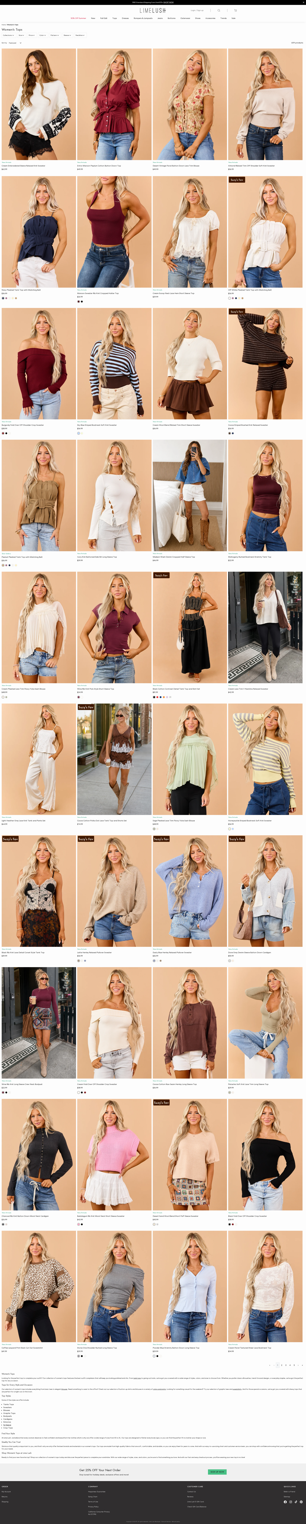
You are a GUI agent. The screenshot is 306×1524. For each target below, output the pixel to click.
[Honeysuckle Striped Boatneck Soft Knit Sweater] (265, 759)
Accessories (210, 18)
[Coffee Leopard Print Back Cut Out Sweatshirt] (39, 1286)
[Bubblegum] (78, 1224)
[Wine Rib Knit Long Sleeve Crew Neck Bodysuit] (39, 1023)
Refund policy (176, 1521)
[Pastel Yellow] (12, 298)
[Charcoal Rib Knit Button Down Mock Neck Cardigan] (39, 1154)
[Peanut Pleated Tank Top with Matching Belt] (39, 495)
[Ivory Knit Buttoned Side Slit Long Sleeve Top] (114, 495)
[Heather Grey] (157, 1224)
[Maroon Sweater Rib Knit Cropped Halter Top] (114, 232)
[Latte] (78, 960)
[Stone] (78, 1356)
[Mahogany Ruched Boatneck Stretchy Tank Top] (265, 495)
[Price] (34, 35)
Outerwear (185, 18)
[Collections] (13, 35)
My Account (6, 1492)
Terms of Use (93, 1502)
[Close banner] (303, 2)
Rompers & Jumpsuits (143, 18)
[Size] (23, 35)
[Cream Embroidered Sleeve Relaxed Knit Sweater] (39, 104)
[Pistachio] (229, 1092)
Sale (233, 18)
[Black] (81, 301)
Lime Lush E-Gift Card (195, 1502)
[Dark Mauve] (6, 298)
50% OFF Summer (78, 18)
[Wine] (78, 697)
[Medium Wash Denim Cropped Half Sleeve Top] (190, 495)
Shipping (5, 1502)
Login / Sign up (197, 10)
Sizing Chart (92, 1497)
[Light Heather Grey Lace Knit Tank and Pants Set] (39, 759)
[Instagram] (291, 1501)
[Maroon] (78, 301)
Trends (223, 18)
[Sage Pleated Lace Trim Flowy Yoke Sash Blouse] (190, 759)
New (93, 18)
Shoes (197, 18)
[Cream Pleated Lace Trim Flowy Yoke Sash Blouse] (39, 627)
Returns (4, 1497)
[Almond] (81, 960)
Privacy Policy (93, 1507)
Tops (114, 18)
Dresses (125, 18)
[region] (153, 2)
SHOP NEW (169, 2)
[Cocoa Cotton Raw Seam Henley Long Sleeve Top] (190, 1023)
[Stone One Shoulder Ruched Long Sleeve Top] (114, 1286)
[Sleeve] (70, 35)
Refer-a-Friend (289, 1492)
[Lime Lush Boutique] (153, 10)
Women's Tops (12, 25)
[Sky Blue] (78, 433)
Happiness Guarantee (96, 1492)
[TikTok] (297, 1501)
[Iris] (167, 697)
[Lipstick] (157, 697)
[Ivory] (85, 1356)
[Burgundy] (3, 433)
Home (4, 25)
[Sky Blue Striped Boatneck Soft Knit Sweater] (114, 363)
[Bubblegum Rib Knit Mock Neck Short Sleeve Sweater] (114, 1154)
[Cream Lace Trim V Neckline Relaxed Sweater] (265, 627)
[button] (38, 157)
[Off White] (9, 298)
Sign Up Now (217, 1472)
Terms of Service (166, 1521)
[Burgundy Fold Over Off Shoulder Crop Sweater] (39, 363)
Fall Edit (103, 18)
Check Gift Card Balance (196, 1507)
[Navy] (3, 298)
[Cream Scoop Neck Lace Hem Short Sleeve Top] (190, 232)
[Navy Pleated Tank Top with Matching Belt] (39, 232)
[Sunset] (163, 697)
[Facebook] (286, 1501)
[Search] (219, 10)
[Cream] (9, 433)
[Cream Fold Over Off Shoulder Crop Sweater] (114, 1023)
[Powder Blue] (154, 1356)
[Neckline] (83, 35)
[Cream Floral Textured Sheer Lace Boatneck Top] (265, 1286)
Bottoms (171, 18)
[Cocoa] (229, 433)
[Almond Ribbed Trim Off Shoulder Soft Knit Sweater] (265, 104)
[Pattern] (58, 35)
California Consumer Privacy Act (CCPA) (99, 1513)
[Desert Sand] (154, 1224)
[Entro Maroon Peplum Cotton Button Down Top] (114, 104)
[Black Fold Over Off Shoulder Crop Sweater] (265, 1154)
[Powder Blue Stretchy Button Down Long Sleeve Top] (190, 1286)
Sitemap (287, 1497)
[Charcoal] (3, 1224)
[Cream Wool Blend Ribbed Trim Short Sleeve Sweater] (190, 363)
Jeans (160, 18)
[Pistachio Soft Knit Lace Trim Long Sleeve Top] (265, 1023)
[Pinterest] (302, 1501)
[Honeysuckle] (81, 433)
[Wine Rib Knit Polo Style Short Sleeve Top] (114, 627)
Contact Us (191, 1492)
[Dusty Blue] (85, 960)
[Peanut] (16, 298)
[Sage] (6, 697)
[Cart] (235, 10)
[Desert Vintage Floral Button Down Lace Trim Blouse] (190, 104)
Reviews (190, 1497)
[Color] (45, 35)
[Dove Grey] (229, 960)
